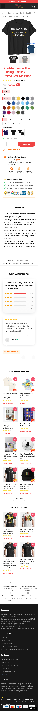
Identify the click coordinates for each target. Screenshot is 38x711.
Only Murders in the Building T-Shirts (14, 16)
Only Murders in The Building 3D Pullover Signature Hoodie (26, 396)
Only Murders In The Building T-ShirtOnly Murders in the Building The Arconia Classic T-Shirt (9, 564)
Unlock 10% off (4, 702)
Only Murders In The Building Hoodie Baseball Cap (26, 486)
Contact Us (5, 668)
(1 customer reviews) (19, 80)
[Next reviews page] (33, 357)
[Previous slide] (4, 37)
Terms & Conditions (7, 641)
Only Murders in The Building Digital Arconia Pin (27, 456)
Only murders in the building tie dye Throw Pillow (10, 456)
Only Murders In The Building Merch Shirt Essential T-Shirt (9, 486)
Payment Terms (6, 662)
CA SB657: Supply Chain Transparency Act (15, 649)
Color (4, 95)
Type (4, 88)
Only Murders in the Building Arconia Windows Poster (9, 426)
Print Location (7, 127)
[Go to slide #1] (13, 59)
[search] (31, 6)
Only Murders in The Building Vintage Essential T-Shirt (9, 531)
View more (19, 499)
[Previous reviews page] (23, 357)
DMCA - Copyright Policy (9, 646)
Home (3, 13)
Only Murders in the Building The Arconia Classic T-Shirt (27, 561)
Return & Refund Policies (9, 665)
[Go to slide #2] (24, 59)
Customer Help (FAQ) (8, 671)
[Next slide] (34, 37)
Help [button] (34, 708)
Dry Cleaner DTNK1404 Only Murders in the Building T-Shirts (10, 396)
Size (4, 116)
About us (4, 638)
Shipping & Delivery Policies (10, 659)
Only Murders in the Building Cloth (20, 13)
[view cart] (35, 6)
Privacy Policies (6, 643)
